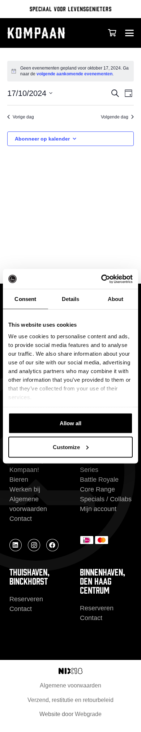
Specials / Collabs (106, 499)
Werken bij (24, 489)
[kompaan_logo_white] (46, 33)
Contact (20, 518)
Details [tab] (71, 299)
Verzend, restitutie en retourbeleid (70, 700)
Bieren (18, 479)
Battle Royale (99, 479)
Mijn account (98, 509)
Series (89, 469)
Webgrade (88, 714)
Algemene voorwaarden (70, 685)
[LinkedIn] (15, 545)
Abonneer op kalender (42, 139)
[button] (129, 33)
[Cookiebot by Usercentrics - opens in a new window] (101, 279)
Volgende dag (114, 117)
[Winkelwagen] (112, 33)
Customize (66, 447)
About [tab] (116, 299)
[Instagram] (34, 545)
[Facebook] (52, 545)
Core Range (97, 489)
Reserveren (26, 599)
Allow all (70, 423)
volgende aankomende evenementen (74, 73)
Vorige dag (23, 117)
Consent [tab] (25, 299)
